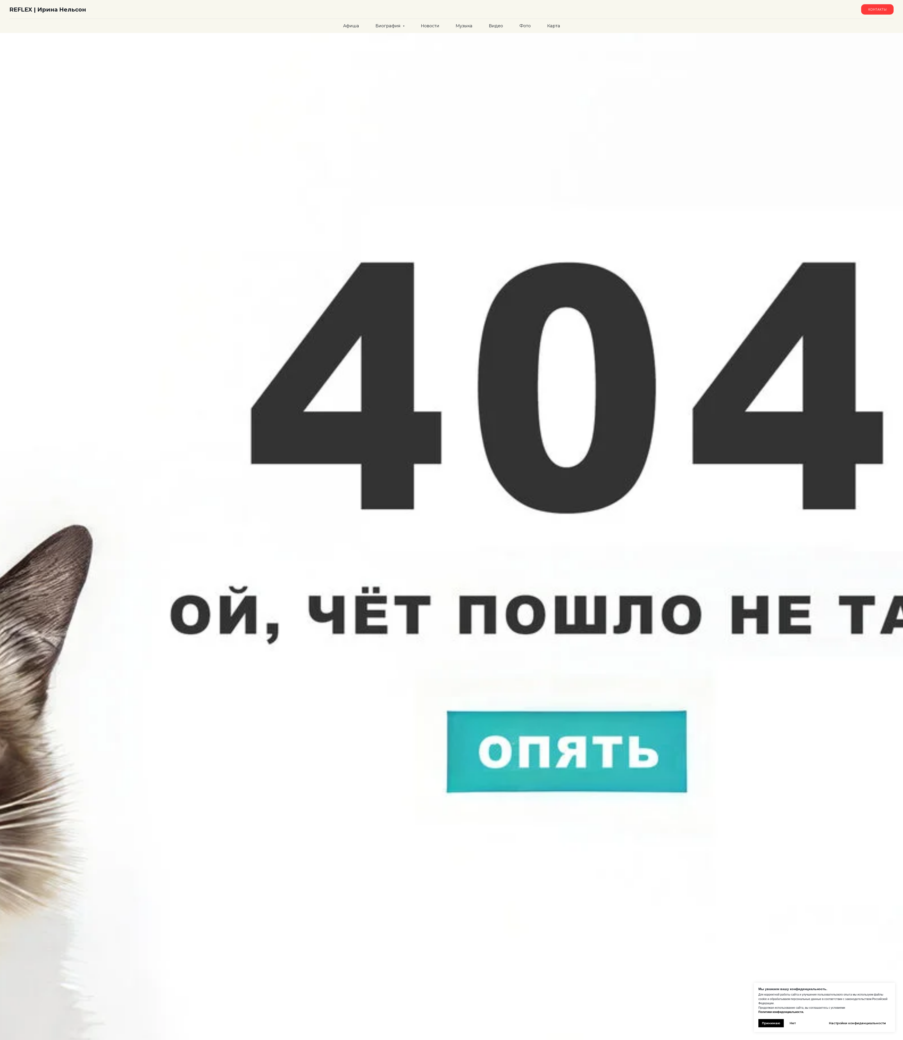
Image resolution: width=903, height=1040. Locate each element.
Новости (430, 25)
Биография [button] (389, 25)
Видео (496, 25)
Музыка (464, 25)
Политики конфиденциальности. (781, 1012)
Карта (553, 25)
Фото (525, 25)
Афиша (351, 25)
